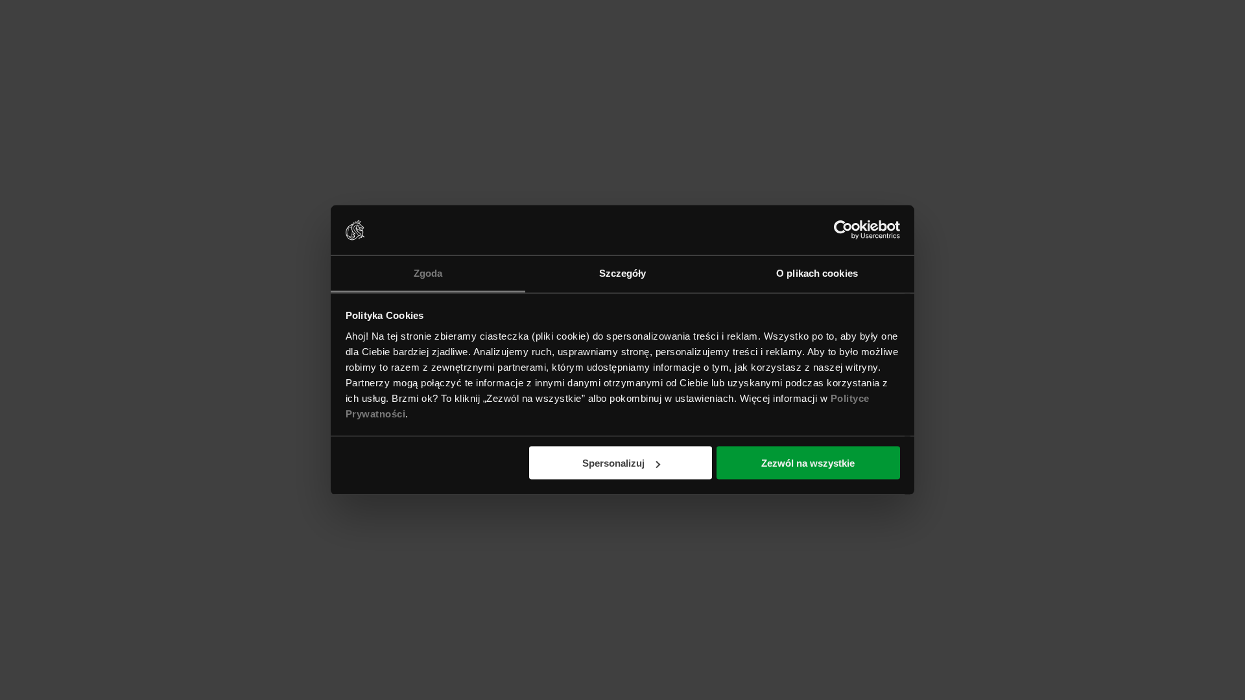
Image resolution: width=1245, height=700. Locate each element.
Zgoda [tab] (428, 272)
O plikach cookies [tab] (817, 272)
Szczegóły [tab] (622, 272)
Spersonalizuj (613, 463)
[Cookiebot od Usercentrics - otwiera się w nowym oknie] (843, 230)
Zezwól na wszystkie (808, 463)
